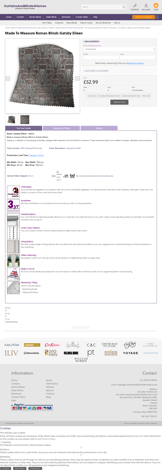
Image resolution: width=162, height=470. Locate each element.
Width (85, 54)
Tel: (141, 380)
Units (133, 87)
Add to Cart (119, 102)
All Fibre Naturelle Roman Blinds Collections (101, 28)
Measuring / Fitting (61, 128)
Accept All (5, 468)
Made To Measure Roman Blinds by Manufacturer (29, 28)
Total (85, 78)
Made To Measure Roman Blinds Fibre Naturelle (66, 28)
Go (124, 6)
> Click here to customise (95, 70)
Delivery (99, 128)
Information (22, 373)
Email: (114, 384)
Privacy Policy (48, 439)
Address (153, 389)
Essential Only (35, 468)
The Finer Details (24, 128)
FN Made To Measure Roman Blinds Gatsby (134, 28)
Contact (150, 373)
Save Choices (19, 468)
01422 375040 (150, 380)
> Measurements (91, 41)
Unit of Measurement (92, 45)
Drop (122, 54)
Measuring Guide (135, 63)
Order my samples (144, 17)
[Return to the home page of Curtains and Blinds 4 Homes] (25, 6)
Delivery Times (36, 155)
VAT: (143, 416)
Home (7, 28)
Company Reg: (140, 411)
